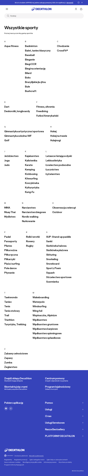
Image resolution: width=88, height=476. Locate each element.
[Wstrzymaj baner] (78, 2)
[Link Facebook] (6, 408)
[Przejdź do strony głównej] (41, 9)
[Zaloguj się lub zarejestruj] (76, 9)
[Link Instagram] (10, 408)
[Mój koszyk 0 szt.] (81, 9)
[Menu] (6, 9)
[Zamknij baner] (82, 2)
